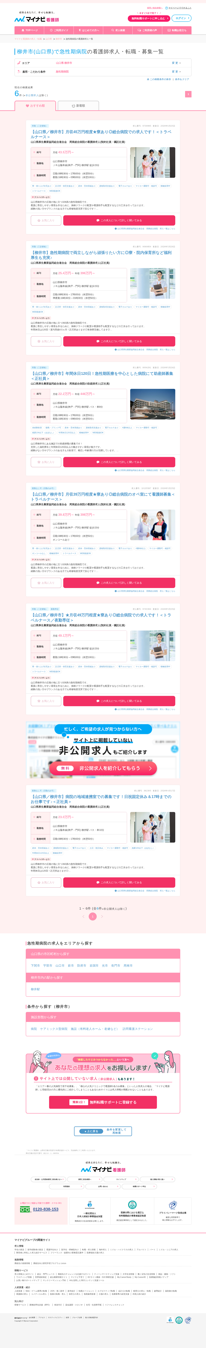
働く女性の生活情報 (146, 1274)
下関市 (35, 965)
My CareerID (140, 1277)
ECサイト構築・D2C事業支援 (101, 1277)
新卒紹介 (71, 1291)
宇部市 (47, 965)
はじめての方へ (90, 30)
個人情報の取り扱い (157, 1179)
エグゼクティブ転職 (106, 1291)
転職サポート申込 (139, 1186)
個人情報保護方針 (91, 1317)
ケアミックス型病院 (54, 1028)
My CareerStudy (124, 1277)
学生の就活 (19, 1249)
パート (152, 1249)
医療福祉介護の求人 (95, 1253)
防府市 (81, 965)
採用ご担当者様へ (155, 8)
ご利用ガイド (61, 30)
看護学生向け (52, 1249)
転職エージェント (86, 1291)
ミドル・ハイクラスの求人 (121, 1249)
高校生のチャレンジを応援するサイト (74, 1274)
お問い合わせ (103, 1186)
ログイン (181, 18)
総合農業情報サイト (58, 1277)
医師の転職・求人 (58, 1294)
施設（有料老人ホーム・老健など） (95, 1028)
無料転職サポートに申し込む (148, 18)
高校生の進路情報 (22, 1263)
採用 (67, 1317)
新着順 (80, 105)
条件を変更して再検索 (105, 1131)
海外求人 (103, 1249)
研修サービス (20, 1305)
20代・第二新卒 (57, 1291)
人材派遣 (18, 1291)
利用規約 (66, 1186)
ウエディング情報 (24, 1277)
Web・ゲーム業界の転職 (36, 1291)
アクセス (41, 1317)
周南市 (128, 965)
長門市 (115, 965)
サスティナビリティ (55, 1317)
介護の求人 (103, 1294)
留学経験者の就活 (35, 1249)
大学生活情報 (128, 1274)
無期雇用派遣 (89, 1294)
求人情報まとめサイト (24, 1274)
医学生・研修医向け (70, 1249)
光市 (105, 965)
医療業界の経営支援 (120, 1294)
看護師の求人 (22, 1294)
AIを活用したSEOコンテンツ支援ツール (86, 1280)
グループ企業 (77, 1317)
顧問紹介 (158, 1291)
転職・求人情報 (89, 1249)
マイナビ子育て (77, 1277)
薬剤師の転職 (171, 1291)
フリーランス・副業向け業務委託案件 (67, 1253)
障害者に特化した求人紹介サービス (31, 1253)
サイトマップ (121, 1179)
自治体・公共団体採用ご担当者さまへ (48, 1179)
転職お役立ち (179, 30)
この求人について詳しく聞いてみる (121, 220)
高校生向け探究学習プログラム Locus (49, 1263)
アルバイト (141, 1249)
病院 (34, 1028)
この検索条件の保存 (160, 79)
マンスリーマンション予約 (54, 1280)
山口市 (60, 965)
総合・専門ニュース (46, 1274)
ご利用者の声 (149, 30)
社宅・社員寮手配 (94, 1305)
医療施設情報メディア (159, 1277)
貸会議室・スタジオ (74, 1305)
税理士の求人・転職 (142, 1291)
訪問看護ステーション (138, 1028)
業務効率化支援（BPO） (40, 1305)
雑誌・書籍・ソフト (167, 1274)
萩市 (71, 965)
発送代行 (58, 1305)
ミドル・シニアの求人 (168, 1249)
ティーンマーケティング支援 (106, 1274)
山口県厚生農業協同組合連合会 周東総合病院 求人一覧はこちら (146, 229)
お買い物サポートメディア (27, 1280)
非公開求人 (32, 95)
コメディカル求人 (39, 1294)
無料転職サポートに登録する (105, 1102)
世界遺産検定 (41, 1277)
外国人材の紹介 (139, 1294)
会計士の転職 (124, 1291)
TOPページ (32, 30)
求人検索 (120, 30)
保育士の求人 (74, 1294)
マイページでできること (180, 8)
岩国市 (94, 965)
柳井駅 (35, 989)
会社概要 (32, 1317)
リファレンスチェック (114, 1305)
